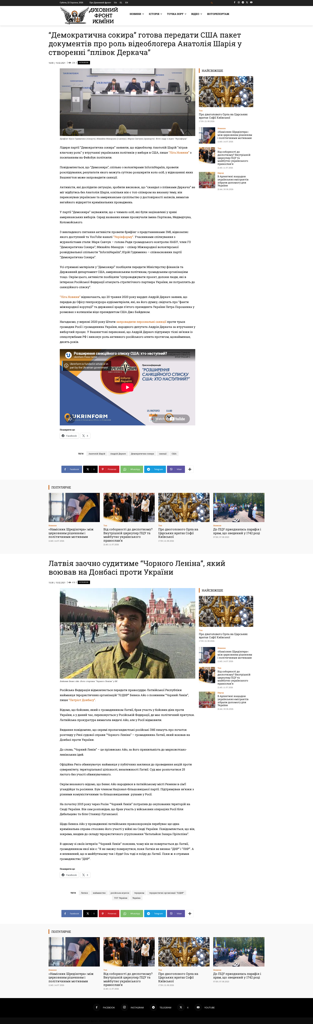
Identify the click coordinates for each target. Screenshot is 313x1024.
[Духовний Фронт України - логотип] (89, 15)
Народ (221, 173)
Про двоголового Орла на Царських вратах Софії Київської (223, 115)
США (174, 453)
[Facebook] (235, 2)
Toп (201, 111)
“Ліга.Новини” (179, 152)
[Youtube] (251, 2)
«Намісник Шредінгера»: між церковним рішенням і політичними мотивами (235, 135)
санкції (163, 453)
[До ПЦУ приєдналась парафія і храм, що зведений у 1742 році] (238, 507)
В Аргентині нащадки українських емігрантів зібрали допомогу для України (233, 181)
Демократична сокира (142, 453)
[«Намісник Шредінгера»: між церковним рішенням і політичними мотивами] (207, 135)
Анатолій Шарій (97, 453)
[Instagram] (239, 2)
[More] (190, 469)
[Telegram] (243, 2)
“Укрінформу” (123, 237)
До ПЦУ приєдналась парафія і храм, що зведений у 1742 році (237, 531)
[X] (247, 2)
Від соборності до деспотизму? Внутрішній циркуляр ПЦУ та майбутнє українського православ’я (234, 158)
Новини (84, 62)
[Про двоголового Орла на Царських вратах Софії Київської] (226, 91)
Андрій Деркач (118, 453)
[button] (212, 3)
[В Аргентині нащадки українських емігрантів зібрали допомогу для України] (207, 180)
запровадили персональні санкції (141, 322)
